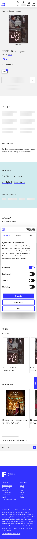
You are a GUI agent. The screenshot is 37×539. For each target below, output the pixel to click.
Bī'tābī (5, 329)
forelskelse (19, 182)
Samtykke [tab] (6, 235)
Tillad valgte (18, 302)
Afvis (18, 308)
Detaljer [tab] (18, 235)
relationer (18, 176)
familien (6, 176)
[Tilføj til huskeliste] (32, 80)
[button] (18, 447)
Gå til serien (5, 333)
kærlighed (7, 182)
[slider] (18, 30)
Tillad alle (18, 296)
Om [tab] (30, 235)
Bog (4, 71)
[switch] (32, 274)
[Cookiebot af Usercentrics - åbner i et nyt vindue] (26, 229)
